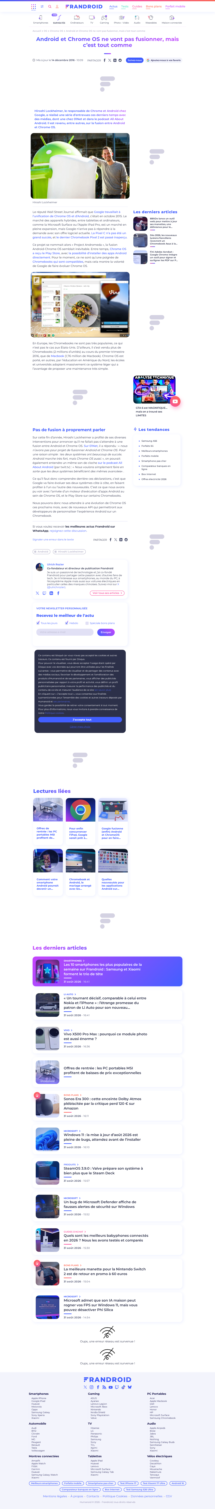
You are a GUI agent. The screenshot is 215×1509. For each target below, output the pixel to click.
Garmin (35, 1469)
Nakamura (155, 1472)
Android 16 (178, 1483)
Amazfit (35, 1460)
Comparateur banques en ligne (80, 1489)
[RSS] (104, 1387)
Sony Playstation (100, 1415)
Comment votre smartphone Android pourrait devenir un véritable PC (48, 884)
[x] (37, 593)
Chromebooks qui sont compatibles (58, 261)
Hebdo (73, 623)
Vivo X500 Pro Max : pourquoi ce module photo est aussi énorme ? (105, 1036)
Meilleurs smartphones (154, 451)
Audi (34, 1428)
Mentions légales (55, 1496)
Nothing (154, 1439)
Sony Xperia (38, 1415)
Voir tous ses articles (106, 593)
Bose (152, 1430)
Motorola (36, 1406)
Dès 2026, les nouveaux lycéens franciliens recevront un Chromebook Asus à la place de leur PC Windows (163, 242)
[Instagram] (91, 1387)
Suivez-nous (135, 60)
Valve (93, 1418)
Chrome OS (56, 30)
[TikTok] (123, 1387)
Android (43, 551)
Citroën (35, 1433)
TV (90, 1423)
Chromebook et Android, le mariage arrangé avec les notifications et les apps (80, 884)
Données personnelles (146, 1496)
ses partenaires (61, 701)
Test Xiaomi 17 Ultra (154, 1483)
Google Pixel (38, 1401)
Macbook (57, 356)
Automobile (37, 1423)
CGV (169, 1496)
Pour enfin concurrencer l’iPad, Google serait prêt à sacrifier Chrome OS (80, 833)
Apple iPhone (38, 1398)
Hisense (95, 1428)
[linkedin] (51, 593)
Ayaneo (95, 1401)
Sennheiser (156, 1445)
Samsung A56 (149, 441)
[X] (85, 1387)
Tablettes (95, 1456)
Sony (93, 1442)
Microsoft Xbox (99, 1406)
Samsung (96, 1439)
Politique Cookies (115, 1496)
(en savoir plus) (102, 690)
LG (92, 1430)
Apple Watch (38, 1463)
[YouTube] (110, 1387)
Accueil (37, 30)
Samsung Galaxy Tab (102, 1472)
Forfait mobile (175, 6)
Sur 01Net (90, 446)
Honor (153, 1409)
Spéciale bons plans (102, 623)
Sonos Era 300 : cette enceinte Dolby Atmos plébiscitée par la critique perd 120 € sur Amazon (102, 1103)
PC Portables (156, 1394)
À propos (77, 1496)
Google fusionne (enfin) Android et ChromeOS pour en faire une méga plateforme (112, 833)
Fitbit (34, 1466)
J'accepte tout (82, 719)
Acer (152, 1398)
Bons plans (154, 6)
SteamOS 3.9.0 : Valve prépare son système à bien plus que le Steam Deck (103, 1170)
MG (33, 1439)
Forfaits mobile (150, 456)
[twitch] (44, 593)
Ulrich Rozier (55, 564)
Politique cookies (54, 713)
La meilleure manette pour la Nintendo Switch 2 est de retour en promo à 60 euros (105, 1271)
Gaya (152, 1466)
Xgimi (94, 1447)
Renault (35, 1445)
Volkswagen (38, 1450)
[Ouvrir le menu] (33, 6)
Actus (113, 6)
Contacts (93, 1496)
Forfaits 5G (147, 446)
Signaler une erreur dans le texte (53, 539)
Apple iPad (96, 1460)
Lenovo (154, 1406)
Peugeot (36, 1442)
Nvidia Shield (98, 1412)
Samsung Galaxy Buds (162, 1442)
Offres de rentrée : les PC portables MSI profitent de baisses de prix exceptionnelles (47, 833)
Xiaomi (35, 1418)
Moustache (156, 1469)
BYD (33, 1430)
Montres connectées (44, 1456)
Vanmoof (155, 1477)
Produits (70, 1164)
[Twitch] (116, 1387)
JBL (152, 1436)
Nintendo (96, 1409)
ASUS (94, 1398)
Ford (34, 1436)
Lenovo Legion (99, 1403)
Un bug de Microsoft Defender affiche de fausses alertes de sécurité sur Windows (100, 1204)
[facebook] (58, 593)
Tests (124, 6)
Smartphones (39, 1394)
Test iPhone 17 (128, 1483)
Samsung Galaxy (40, 1412)
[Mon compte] (57, 6)
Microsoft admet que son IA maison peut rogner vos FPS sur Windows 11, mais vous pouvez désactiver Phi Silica (100, 1305)
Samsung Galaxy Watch (44, 1474)
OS (45, 30)
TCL (93, 1445)
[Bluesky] (129, 1387)
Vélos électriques (159, 1456)
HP (151, 1412)
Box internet (148, 474)
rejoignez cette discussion (68, 531)
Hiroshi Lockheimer (71, 551)
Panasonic (96, 1433)
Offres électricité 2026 (154, 479)
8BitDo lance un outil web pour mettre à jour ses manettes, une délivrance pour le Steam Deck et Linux (163, 224)
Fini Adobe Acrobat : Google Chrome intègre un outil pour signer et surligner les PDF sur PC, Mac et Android (164, 257)
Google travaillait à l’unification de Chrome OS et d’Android (76, 214)
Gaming (94, 1394)
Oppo (34, 1409)
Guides (137, 6)
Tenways (154, 1474)
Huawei (35, 1403)
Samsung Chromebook (162, 1418)
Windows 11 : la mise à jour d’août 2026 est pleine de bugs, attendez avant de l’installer (102, 1137)
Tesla (34, 1447)
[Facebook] (98, 1387)
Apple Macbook (158, 1401)
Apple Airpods (157, 1428)
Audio (151, 1423)
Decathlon (155, 1463)
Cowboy (154, 1460)
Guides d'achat (74, 1231)
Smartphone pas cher (153, 461)
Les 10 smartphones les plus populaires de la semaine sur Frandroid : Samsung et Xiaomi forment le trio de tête (103, 969)
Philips (94, 1436)
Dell (152, 1403)
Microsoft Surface (159, 1415)
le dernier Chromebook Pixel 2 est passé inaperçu (91, 237)
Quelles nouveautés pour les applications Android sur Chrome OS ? (113, 884)
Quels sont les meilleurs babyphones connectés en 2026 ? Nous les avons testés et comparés (106, 1237)
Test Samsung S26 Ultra (139, 1489)
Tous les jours (48, 623)
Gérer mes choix (80, 726)
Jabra (153, 1433)
